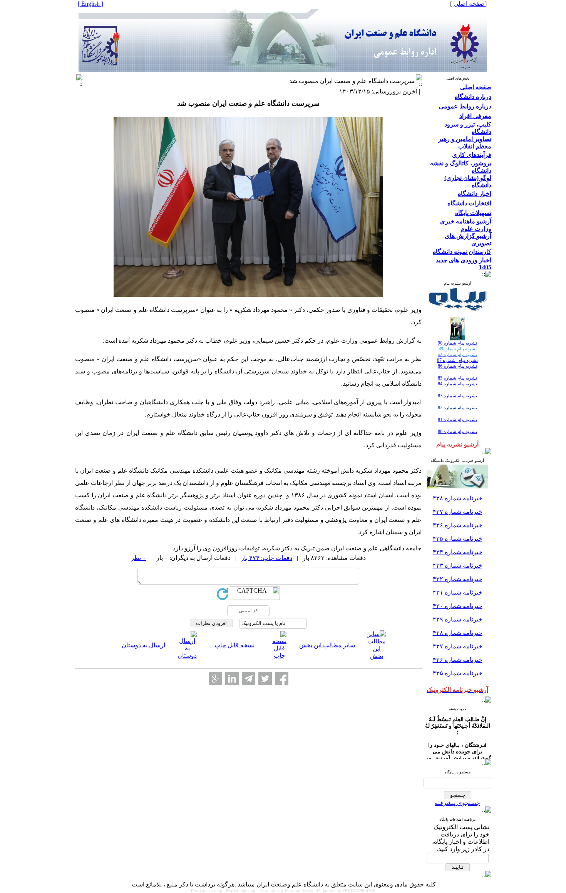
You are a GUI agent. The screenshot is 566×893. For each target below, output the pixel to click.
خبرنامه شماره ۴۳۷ (457, 511)
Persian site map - (208, 890)
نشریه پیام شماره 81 (457, 419)
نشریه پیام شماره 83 (457, 395)
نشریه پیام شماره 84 (457, 384)
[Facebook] (281, 678)
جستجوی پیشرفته (457, 803)
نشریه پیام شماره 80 (457, 431)
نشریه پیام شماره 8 (457, 378)
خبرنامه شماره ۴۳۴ (457, 552)
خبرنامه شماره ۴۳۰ (457, 606)
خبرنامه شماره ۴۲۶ (457, 659)
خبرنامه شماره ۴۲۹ (457, 619)
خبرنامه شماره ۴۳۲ (457, 579)
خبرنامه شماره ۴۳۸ (457, 498)
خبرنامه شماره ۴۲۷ (457, 646)
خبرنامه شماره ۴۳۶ (457, 525)
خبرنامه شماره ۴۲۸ (457, 633)
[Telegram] (248, 678)
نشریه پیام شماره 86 (457, 366)
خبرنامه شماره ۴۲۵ (457, 673)
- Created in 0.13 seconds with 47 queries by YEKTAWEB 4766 (316, 890)
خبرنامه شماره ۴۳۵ (457, 538)
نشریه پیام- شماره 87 (457, 360)
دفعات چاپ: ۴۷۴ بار (266, 558)
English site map (242, 890)
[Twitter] (265, 678)
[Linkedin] (232, 678)
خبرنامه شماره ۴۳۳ (457, 565)
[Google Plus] (215, 678)
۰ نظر (138, 558)
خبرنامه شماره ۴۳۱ (457, 592)
